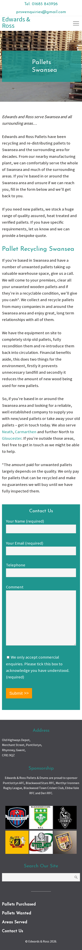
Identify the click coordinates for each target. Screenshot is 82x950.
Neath (7, 431)
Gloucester (11, 438)
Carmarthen (25, 431)
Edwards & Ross (16, 22)
